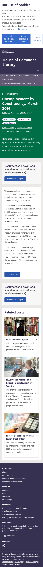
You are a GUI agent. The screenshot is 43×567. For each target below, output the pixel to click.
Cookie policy (19, 562)
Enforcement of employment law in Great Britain (19, 437)
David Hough (9, 128)
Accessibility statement (11, 564)
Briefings (5, 490)
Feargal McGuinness (24, 128)
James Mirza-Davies (11, 131)
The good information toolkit (14, 514)
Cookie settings (37, 39)
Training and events (10, 511)
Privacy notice (7, 562)
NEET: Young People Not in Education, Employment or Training (19, 383)
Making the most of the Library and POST (18, 518)
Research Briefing (8, 80)
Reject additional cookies (23, 39)
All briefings (7, 500)
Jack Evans (26, 131)
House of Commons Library (19, 62)
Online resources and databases (15, 508)
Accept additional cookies (9, 39)
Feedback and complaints (12, 482)
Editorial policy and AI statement (15, 479)
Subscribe (10, 536)
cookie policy (21, 29)
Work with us (7, 476)
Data (4, 493)
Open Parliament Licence (14, 559)
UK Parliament (7, 75)
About (4, 472)
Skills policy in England (17, 339)
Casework (6, 497)
